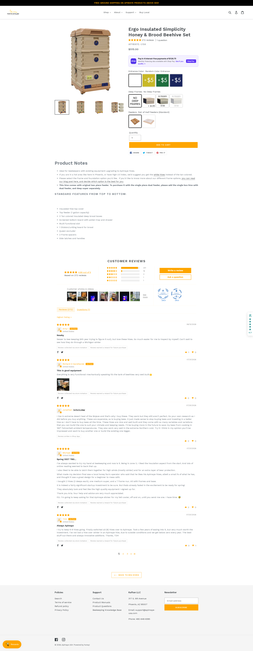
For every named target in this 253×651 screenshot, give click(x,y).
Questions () (83, 309)
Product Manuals (101, 602)
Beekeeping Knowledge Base (107, 610)
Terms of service (63, 602)
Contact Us (98, 598)
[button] (135, 40)
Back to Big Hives (128, 575)
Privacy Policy (62, 610)
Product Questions (102, 606)
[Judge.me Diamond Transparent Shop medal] (176, 294)
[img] (63, 324)
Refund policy (62, 606)
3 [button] (127, 554)
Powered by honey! (82, 645)
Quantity (133, 132)
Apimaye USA (67, 645)
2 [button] (123, 554)
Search (58, 598)
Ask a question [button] (175, 277)
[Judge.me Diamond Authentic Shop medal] (163, 294)
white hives (159, 174)
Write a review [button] (175, 270)
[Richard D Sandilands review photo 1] (63, 384)
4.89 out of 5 (84, 272)
